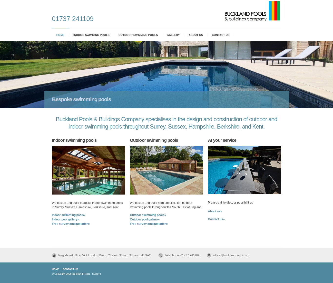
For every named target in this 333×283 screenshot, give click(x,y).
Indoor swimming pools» (69, 215)
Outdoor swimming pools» (148, 215)
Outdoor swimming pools (138, 34)
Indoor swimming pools (91, 34)
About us (196, 34)
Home (60, 34)
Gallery (173, 34)
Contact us (220, 34)
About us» (215, 211)
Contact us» (216, 219)
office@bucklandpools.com (231, 255)
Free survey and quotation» (71, 224)
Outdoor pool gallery (144, 219)
